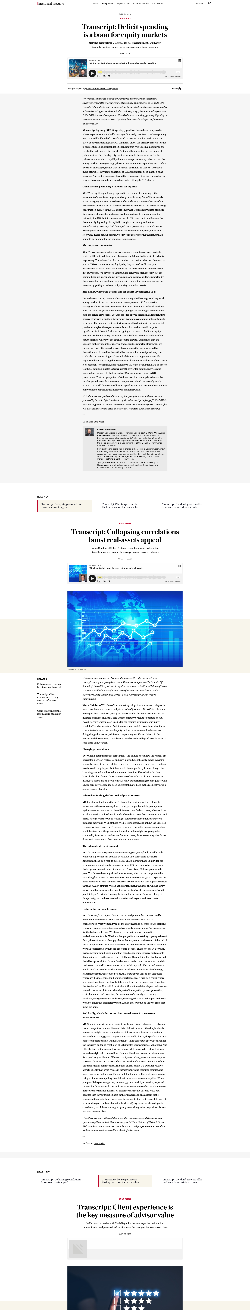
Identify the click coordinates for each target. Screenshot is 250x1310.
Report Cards (123, 3)
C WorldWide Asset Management (102, 88)
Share (175, 88)
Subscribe (199, 3)
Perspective (107, 3)
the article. (99, 1143)
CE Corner (157, 3)
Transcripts (125, 18)
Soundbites (125, 524)
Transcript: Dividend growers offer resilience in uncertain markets (182, 505)
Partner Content (141, 3)
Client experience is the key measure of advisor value (49, 713)
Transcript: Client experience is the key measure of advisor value (120, 505)
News (95, 3)
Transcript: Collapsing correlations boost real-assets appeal (61, 505)
